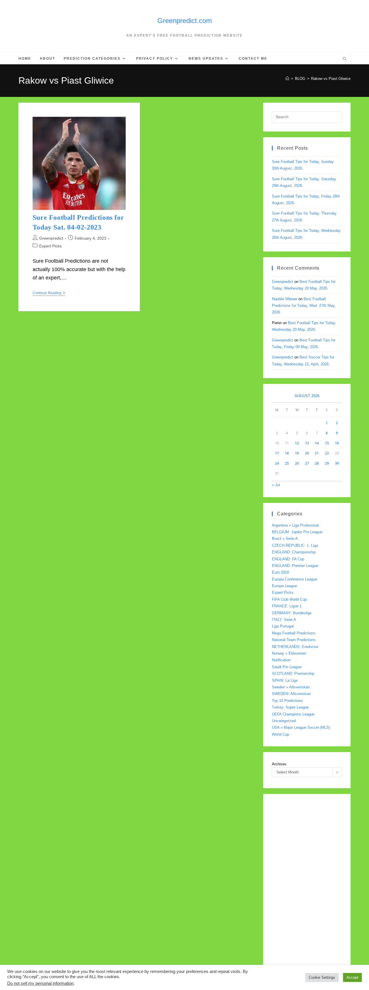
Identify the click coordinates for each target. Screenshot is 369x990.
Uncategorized (284, 721)
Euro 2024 (280, 572)
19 (297, 453)
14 (317, 443)
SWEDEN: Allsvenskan (291, 694)
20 (307, 453)
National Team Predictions (294, 640)
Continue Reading (49, 293)
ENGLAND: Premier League (295, 565)
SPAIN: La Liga (285, 680)
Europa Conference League (294, 579)
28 (317, 463)
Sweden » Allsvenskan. (291, 687)
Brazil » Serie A (285, 538)
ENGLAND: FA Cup (288, 559)
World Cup (280, 734)
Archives (279, 764)
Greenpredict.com (184, 21)
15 (327, 443)
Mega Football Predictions (293, 633)
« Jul (276, 485)
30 (337, 463)
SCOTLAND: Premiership (293, 673)
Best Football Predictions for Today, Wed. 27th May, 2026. (304, 306)
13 (307, 443)
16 (337, 443)
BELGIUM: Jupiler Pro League (297, 532)
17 (277, 453)
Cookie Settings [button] (322, 977)
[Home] (287, 78)
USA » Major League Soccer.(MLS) (301, 727)
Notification (281, 660)
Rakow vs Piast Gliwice (331, 78)
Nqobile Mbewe (284, 299)
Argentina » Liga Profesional (295, 525)
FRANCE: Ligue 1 (287, 606)
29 (327, 463)
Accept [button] (352, 977)
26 (297, 463)
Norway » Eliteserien (289, 653)
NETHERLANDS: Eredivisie (295, 647)
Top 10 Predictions (287, 700)
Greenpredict (51, 238)
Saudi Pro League (287, 667)
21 (317, 453)
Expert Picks (50, 246)
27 (307, 463)
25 (287, 463)
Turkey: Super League (290, 707)
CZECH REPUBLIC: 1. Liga (295, 545)
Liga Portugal (283, 626)
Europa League (284, 586)
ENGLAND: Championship (294, 552)
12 (297, 443)
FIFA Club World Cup (289, 599)
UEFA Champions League (293, 714)
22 (327, 453)
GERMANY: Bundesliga (291, 613)
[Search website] (344, 59)
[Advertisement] (307, 889)
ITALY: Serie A (284, 619)
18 (287, 453)
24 (277, 463)
